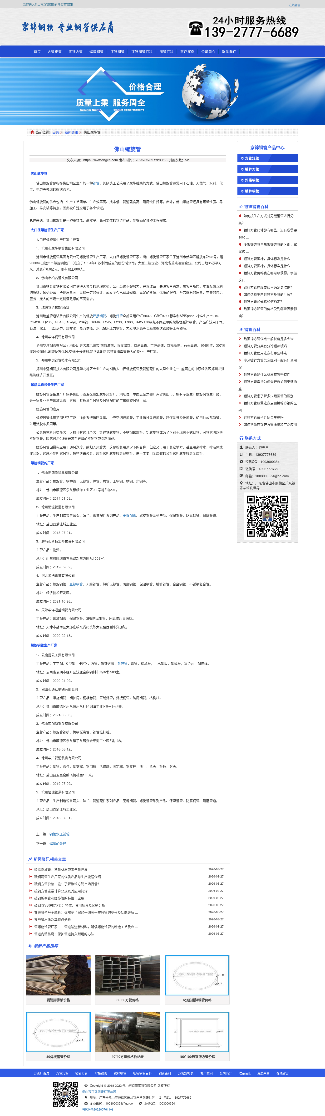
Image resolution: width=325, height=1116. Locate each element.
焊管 (119, 315)
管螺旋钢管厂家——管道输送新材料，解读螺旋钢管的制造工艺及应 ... (86, 926)
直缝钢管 (76, 584)
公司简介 (208, 51)
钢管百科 (166, 51)
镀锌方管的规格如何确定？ (264, 301)
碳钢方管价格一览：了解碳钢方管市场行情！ (67, 883)
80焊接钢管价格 (58, 1056)
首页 (37, 51)
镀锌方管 (76, 51)
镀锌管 (123, 663)
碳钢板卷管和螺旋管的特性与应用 (59, 898)
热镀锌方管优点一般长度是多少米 (269, 338)
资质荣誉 (263, 1073)
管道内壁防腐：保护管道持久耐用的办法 (64, 933)
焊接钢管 (96, 51)
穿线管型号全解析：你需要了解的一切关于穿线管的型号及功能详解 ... (86, 912)
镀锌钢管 (117, 51)
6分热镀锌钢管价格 (197, 999)
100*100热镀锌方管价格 (197, 1056)
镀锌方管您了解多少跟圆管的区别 (269, 395)
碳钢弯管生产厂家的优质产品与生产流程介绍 (67, 876)
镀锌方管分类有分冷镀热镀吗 (265, 345)
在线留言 (294, 5)
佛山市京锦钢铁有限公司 (99, 1091)
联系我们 (229, 51)
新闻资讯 (71, 132)
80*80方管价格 (128, 999)
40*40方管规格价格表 (128, 1056)
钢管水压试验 (59, 834)
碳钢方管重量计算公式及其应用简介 (61, 890)
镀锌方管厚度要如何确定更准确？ (269, 287)
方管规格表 (185, 1073)
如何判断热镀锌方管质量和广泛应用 (270, 424)
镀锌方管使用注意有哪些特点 (265, 352)
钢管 (96, 183)
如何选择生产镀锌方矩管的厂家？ (269, 294)
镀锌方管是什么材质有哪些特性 (267, 374)
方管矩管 (55, 51)
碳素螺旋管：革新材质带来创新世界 (61, 869)
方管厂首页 (41, 1073)
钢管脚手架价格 (58, 999)
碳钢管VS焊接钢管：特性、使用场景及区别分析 (69, 905)
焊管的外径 (57, 843)
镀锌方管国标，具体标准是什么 (267, 258)
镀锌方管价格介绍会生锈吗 (264, 417)
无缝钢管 (129, 515)
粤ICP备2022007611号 (97, 1109)
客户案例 (187, 51)
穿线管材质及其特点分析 (52, 919)
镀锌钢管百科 (142, 51)
